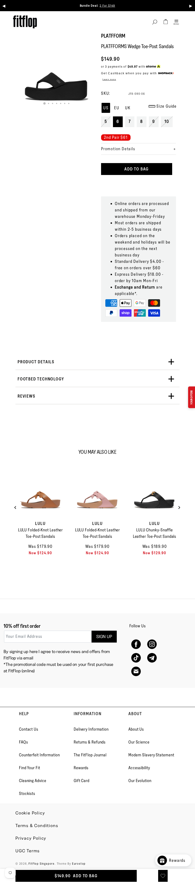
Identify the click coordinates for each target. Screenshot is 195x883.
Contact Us (28, 729)
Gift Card (81, 780)
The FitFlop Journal (90, 755)
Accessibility (139, 767)
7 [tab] (68, 103)
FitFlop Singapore (42, 863)
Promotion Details (118, 148)
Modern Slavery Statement (151, 755)
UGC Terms (27, 850)
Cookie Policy (30, 813)
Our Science (139, 742)
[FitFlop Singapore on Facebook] (136, 644)
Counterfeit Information (39, 755)
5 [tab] (60, 103)
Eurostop (79, 863)
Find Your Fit (29, 767)
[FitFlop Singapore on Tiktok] (136, 658)
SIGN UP (104, 636)
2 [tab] (48, 103)
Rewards (81, 767)
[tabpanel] (56, 71)
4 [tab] (56, 103)
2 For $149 (107, 5)
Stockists (27, 793)
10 (167, 121)
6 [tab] (64, 103)
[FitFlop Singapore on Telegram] (152, 658)
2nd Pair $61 (116, 137)
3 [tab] (52, 103)
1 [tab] (44, 103)
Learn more (109, 79)
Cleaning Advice (32, 780)
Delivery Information (91, 729)
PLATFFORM (113, 36)
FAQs (23, 742)
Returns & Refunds (90, 742)
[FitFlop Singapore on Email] (136, 671)
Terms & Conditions (36, 825)
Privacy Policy (30, 838)
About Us (136, 729)
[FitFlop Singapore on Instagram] (152, 644)
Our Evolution (139, 780)
